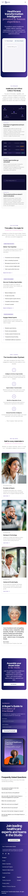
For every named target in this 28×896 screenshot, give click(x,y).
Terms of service (6, 868)
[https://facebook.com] (3, 841)
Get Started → (14, 672)
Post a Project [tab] (20, 40)
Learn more (5, 484)
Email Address (5, 712)
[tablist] (14, 41)
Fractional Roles (6, 861)
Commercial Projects (7, 855)
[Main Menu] (25, 2)
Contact (19, 868)
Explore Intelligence (7, 296)
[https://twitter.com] (5, 841)
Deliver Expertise (6, 852)
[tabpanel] (14, 51)
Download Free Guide (9, 719)
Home (3, 848)
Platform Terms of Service (8, 874)
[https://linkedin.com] (8, 841)
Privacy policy (5, 871)
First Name (4, 706)
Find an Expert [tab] (9, 40)
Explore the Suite (7, 260)
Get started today (14, 828)
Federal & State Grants (7, 858)
